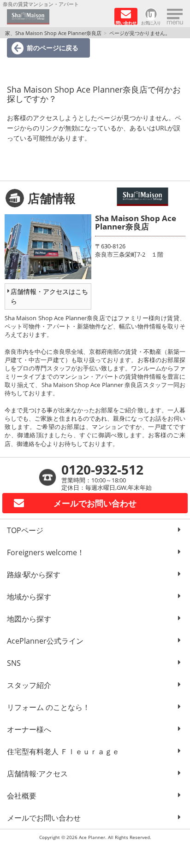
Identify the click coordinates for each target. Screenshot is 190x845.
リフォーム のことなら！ (48, 707)
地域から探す (29, 597)
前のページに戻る (52, 47)
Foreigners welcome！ (45, 552)
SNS (14, 663)
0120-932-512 (102, 469)
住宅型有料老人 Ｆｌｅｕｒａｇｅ (63, 751)
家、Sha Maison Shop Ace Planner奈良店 (53, 32)
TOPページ (25, 530)
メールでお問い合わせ (44, 818)
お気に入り (151, 22)
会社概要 (21, 796)
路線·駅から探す (33, 574)
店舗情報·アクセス (37, 774)
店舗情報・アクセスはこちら (49, 296)
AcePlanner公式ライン (45, 641)
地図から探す (29, 619)
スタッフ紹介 (29, 685)
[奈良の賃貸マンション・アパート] (57, 16)
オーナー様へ (29, 729)
